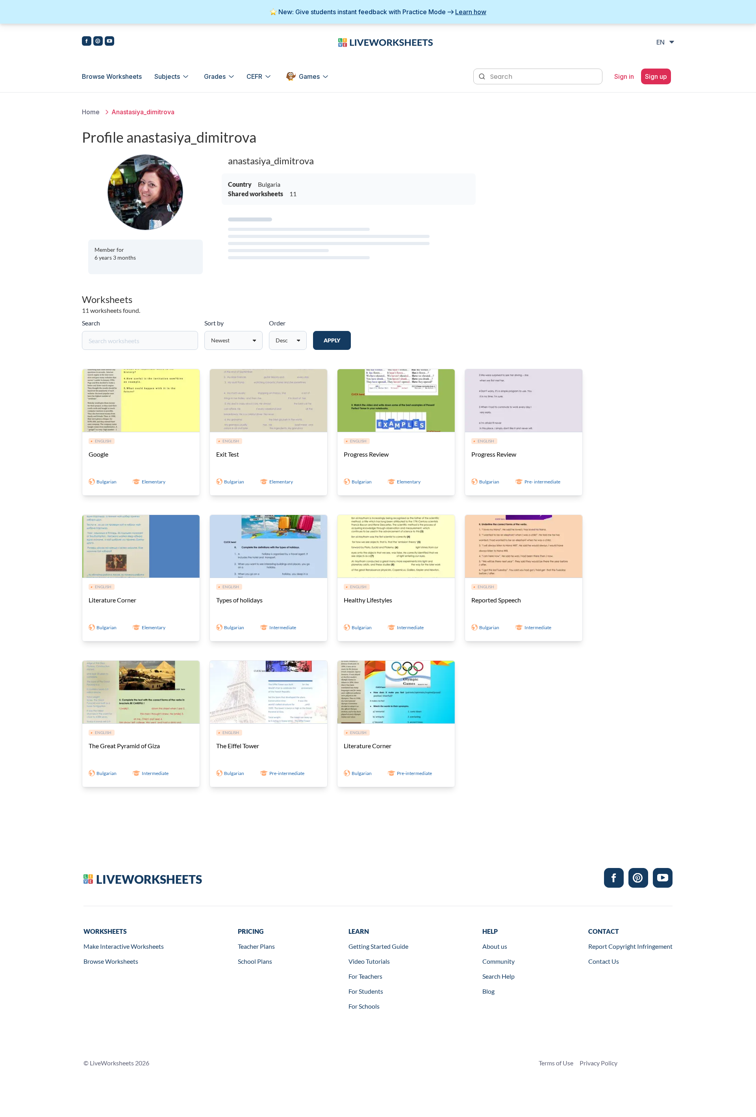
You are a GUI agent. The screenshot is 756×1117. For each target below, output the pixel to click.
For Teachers (365, 976)
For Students (365, 991)
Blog (488, 991)
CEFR (254, 76)
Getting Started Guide (378, 946)
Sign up (656, 76)
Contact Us (603, 961)
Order (277, 323)
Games (309, 76)
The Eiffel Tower (237, 745)
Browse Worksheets (112, 76)
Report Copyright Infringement (630, 946)
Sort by (214, 323)
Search (91, 323)
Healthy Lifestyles (368, 600)
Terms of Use (556, 1063)
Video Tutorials (369, 961)
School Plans (255, 961)
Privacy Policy (598, 1063)
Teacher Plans (256, 946)
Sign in (624, 76)
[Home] (385, 42)
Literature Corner (112, 600)
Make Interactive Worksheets (123, 946)
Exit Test (227, 454)
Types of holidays (239, 600)
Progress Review (366, 454)
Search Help (498, 976)
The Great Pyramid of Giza (124, 745)
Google (98, 454)
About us (494, 946)
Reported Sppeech (496, 600)
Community (498, 961)
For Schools (364, 1006)
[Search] (482, 75)
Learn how (470, 12)
